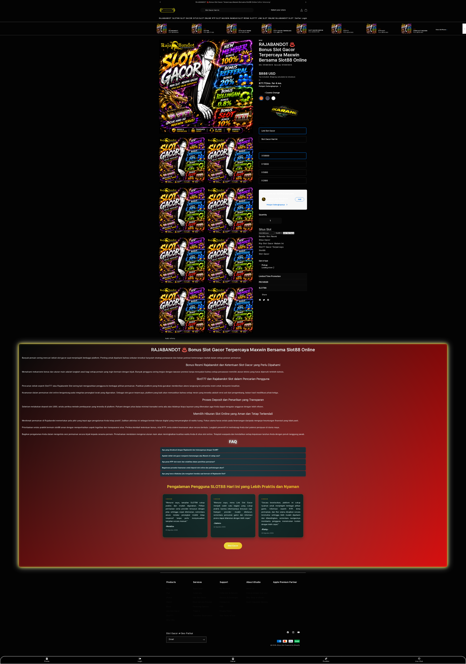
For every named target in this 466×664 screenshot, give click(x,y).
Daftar (233, 661)
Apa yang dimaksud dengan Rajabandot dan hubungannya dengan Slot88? (190, 450)
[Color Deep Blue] (268, 98)
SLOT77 (253, 18)
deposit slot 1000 (49, 407)
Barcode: (277, 65)
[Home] (167, 10)
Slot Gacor (233, 546)
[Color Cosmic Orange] (261, 98)
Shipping (273, 77)
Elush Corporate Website (257, 602)
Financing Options (201, 607)
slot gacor (62, 358)
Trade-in (196, 611)
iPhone (169, 598)
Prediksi (326, 661)
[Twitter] (264, 300)
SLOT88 (176, 18)
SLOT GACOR (186, 18)
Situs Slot (170, 620)
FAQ (221, 607)
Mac (168, 589)
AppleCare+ (198, 589)
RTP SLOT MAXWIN (220, 18)
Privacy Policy (226, 611)
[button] (165, 18)
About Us (250, 589)
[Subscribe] (203, 640)
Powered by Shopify (292, 645)
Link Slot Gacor (268, 131)
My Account (225, 589)
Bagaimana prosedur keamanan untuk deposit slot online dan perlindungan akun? (193, 468)
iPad (168, 593)
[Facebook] (260, 300)
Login (140, 661)
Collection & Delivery (229, 593)
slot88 (57, 427)
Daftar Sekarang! (263, 2)
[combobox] (227, 10)
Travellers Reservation (202, 616)
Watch (169, 602)
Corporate (197, 593)
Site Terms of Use (227, 616)
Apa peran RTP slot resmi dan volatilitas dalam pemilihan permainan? (188, 462)
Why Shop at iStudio (255, 598)
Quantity (263, 215)
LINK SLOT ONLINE (266, 18)
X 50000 (265, 156)
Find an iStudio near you (256, 593)
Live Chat (419, 661)
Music (168, 607)
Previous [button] (160, 2)
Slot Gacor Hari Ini (269, 139)
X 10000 (265, 164)
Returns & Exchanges (229, 598)
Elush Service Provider (202, 602)
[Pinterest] (268, 300)
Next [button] (306, 2)
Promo (47, 661)
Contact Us (225, 602)
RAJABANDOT (165, 18)
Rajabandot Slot (64, 386)
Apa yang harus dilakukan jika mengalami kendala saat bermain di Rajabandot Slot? (193, 474)
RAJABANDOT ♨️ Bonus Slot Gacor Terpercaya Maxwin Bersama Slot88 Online (233, 2)
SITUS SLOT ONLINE (202, 18)
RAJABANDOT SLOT (284, 18)
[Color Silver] (273, 98)
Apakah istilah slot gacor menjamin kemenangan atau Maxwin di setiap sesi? (191, 456)
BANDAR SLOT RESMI (239, 18)
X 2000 (264, 180)
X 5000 (264, 172)
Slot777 (169, 616)
